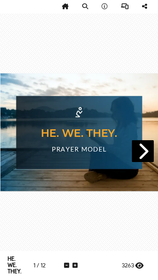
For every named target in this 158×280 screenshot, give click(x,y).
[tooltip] (65, 7)
